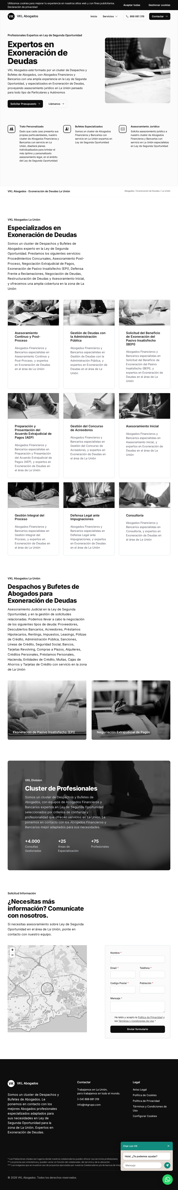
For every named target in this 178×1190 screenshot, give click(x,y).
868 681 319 (137, 16)
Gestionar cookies (159, 4)
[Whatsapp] (167, 1179)
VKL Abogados (27, 16)
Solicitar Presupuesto (23, 103)
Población (146, 983)
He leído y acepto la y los (140, 1019)
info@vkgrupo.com (89, 1104)
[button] (47, 989)
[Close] (168, 1146)
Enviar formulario (137, 1029)
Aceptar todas (131, 4)
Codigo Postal (119, 983)
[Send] (167, 1165)
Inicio (94, 16)
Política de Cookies (145, 1095)
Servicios (108, 16)
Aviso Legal (140, 1089)
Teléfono (146, 967)
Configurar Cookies (145, 1116)
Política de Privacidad (150, 1017)
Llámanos (54, 103)
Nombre (116, 952)
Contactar (158, 16)
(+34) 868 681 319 (88, 1099)
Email (114, 967)
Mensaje (116, 998)
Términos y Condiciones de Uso (136, 1020)
